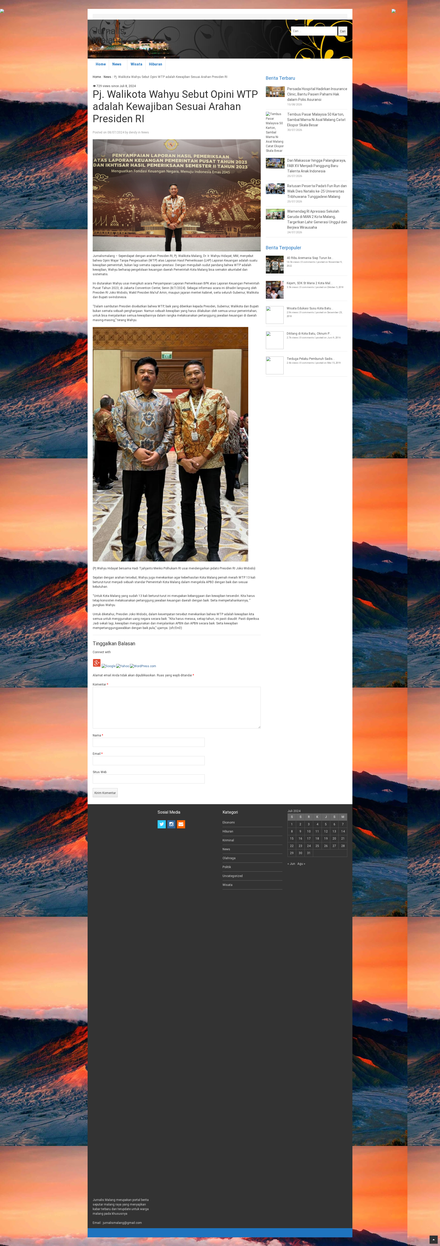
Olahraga (229, 858)
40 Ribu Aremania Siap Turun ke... (310, 258)
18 (317, 838)
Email (98, 754)
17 (309, 838)
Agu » (301, 864)
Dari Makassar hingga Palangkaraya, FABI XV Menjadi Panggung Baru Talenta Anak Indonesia (316, 165)
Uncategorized (233, 876)
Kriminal (228, 840)
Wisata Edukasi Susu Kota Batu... (310, 308)
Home (101, 64)
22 (292, 846)
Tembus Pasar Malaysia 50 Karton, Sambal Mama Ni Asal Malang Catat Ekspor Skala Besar (316, 119)
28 (343, 846)
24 (309, 846)
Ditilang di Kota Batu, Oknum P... (309, 333)
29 (292, 853)
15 (292, 838)
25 (317, 846)
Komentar (100, 684)
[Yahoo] (122, 666)
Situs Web (99, 772)
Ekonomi (229, 822)
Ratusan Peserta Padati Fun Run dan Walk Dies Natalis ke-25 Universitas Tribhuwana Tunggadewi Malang (317, 191)
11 (317, 831)
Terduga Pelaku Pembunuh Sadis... (311, 359)
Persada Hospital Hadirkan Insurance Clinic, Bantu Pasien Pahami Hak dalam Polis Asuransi (317, 94)
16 (300, 838)
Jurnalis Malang (109, 36)
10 (309, 831)
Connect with (102, 652)
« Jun (291, 864)
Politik (227, 867)
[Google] (108, 666)
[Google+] (97, 666)
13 (334, 831)
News (116, 64)
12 (326, 831)
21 (343, 838)
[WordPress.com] (143, 666)
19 (326, 838)
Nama (98, 735)
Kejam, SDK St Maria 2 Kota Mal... (310, 283)
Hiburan (155, 64)
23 (300, 846)
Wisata (136, 64)
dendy (133, 132)
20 (334, 838)
